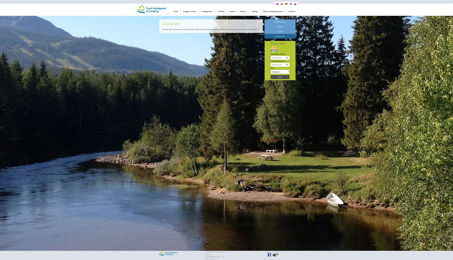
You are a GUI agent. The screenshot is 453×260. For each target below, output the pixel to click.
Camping (280, 26)
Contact (292, 11)
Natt (272, 68)
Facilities (221, 11)
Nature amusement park (273, 11)
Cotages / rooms (189, 11)
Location (280, 31)
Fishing (255, 11)
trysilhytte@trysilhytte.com (214, 256)
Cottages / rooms (280, 21)
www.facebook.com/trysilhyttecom (245, 29)
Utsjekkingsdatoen (278, 61)
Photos (243, 11)
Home (176, 11)
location (232, 11)
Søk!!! (280, 77)
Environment (280, 36)
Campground (207, 11)
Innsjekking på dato (278, 54)
